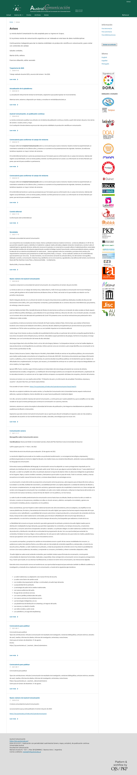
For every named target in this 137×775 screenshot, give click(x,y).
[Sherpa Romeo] (108, 308)
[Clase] (108, 219)
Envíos (29, 15)
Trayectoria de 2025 (17, 68)
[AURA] (108, 316)
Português (105, 64)
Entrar (129, 2)
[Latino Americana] (108, 279)
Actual (8, 15)
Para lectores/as (107, 28)
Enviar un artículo (109, 45)
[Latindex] (108, 127)
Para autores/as (107, 32)
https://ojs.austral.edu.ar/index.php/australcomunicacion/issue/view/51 (53, 387)
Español (104, 61)
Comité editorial (16, 212)
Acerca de (18, 15)
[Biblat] (108, 225)
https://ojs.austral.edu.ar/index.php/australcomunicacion (28, 714)
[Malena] (108, 286)
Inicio (11, 22)
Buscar (126, 15)
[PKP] (108, 238)
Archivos (38, 15)
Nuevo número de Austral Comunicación (25, 279)
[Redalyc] (108, 174)
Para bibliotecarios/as (108, 35)
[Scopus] (108, 112)
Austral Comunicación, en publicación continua (27, 114)
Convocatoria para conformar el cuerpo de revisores (29, 140)
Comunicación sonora (18, 431)
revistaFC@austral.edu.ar (32, 752)
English (104, 57)
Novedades (14, 232)
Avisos (46, 15)
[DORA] (108, 90)
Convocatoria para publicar (20, 626)
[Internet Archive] (108, 300)
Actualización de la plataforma (21, 89)
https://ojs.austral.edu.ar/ (19, 741)
